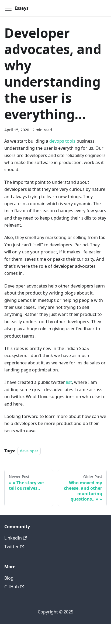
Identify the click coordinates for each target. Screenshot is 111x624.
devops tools (62, 141)
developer (29, 450)
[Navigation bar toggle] (8, 8)
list (69, 382)
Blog (8, 578)
